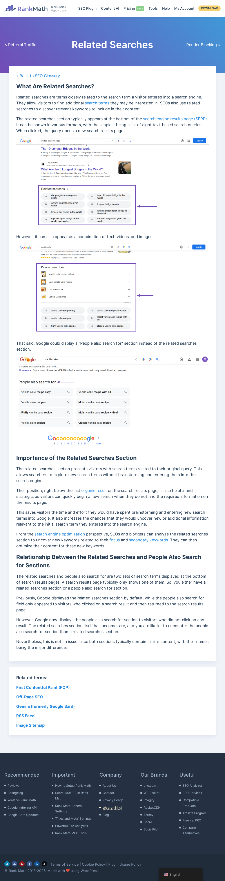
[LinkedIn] (37, 863)
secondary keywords (148, 540)
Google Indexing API (22, 807)
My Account (184, 8)
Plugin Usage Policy (124, 864)
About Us (109, 785)
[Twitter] (7, 863)
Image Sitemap (30, 725)
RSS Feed (25, 716)
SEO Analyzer (192, 785)
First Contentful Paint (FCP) (43, 687)
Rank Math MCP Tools (71, 833)
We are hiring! (112, 807)
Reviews (13, 785)
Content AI (110, 8)
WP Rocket (152, 793)
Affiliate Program (195, 813)
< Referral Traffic (20, 44)
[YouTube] (22, 863)
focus (114, 540)
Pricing (129, 8)
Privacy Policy (113, 800)
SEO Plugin (87, 8)
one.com (150, 785)
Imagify (149, 800)
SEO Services (192, 793)
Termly (148, 815)
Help (166, 8)
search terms (97, 103)
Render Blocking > (203, 44)
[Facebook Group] (14, 863)
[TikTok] (44, 863)
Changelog (15, 793)
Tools (153, 8)
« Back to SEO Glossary (38, 75)
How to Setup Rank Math (73, 785)
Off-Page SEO (29, 697)
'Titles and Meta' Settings (73, 818)
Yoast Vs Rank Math (21, 800)
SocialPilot (151, 829)
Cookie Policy (93, 864)
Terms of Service (65, 864)
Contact (108, 793)
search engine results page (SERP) (175, 118)
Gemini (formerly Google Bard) (45, 706)
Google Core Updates (22, 815)
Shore (148, 822)
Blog (106, 815)
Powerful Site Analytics (71, 826)
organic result (94, 490)
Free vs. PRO (192, 820)
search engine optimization (59, 534)
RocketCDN (152, 807)
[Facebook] (29, 863)
